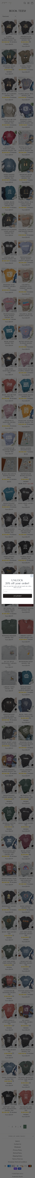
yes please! (17, 596)
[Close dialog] (32, 576)
